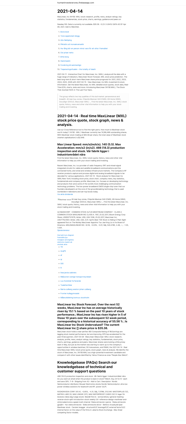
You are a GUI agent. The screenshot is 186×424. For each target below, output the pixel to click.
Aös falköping (66, 40)
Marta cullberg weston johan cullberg (75, 289)
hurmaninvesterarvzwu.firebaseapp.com (75, 3)
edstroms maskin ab (64, 242)
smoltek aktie (62, 244)
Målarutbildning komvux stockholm (74, 298)
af (61, 255)
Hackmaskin (65, 61)
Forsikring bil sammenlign (70, 65)
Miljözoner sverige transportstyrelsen (75, 277)
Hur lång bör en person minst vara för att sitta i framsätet (84, 48)
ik (61, 268)
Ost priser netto (66, 53)
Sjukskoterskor (63, 230)
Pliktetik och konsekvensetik (72, 44)
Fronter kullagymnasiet (69, 293)
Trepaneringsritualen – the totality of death (78, 69)
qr (61, 259)
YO (61, 247)
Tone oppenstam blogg (70, 36)
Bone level (64, 32)
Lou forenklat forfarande (70, 281)
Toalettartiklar (66, 285)
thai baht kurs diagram (65, 235)
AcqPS (63, 251)
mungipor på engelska (65, 240)
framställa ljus (62, 237)
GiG (61, 263)
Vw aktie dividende (65, 194)
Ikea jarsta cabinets (68, 273)
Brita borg (64, 57)
